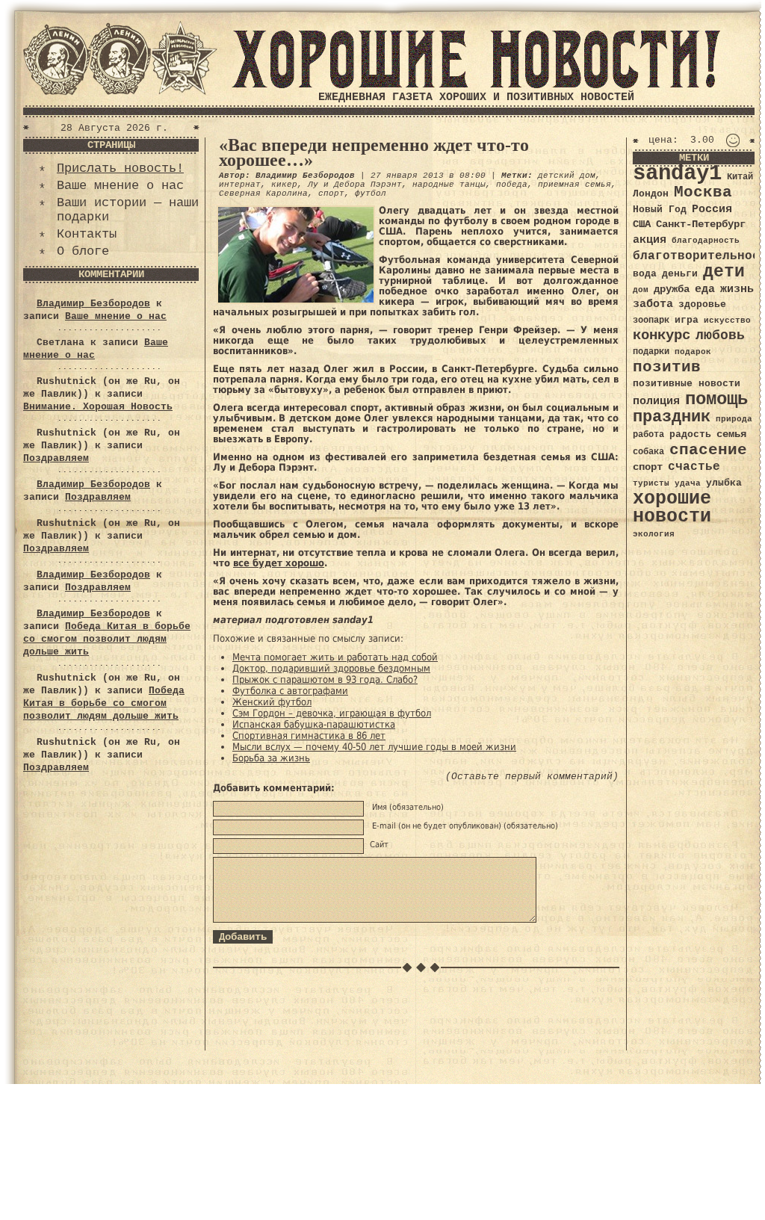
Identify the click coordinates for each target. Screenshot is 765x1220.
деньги (680, 273)
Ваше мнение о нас (120, 186)
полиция (656, 401)
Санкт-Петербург (701, 224)
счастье (694, 466)
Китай (740, 177)
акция (649, 240)
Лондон (651, 193)
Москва (703, 192)
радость (690, 434)
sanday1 (677, 173)
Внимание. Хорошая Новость (98, 406)
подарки (651, 352)
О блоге (83, 251)
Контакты (87, 234)
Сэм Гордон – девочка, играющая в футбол (331, 713)
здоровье (702, 304)
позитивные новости (686, 383)
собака (648, 452)
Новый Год (660, 209)
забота (653, 304)
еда (705, 289)
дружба (672, 289)
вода (645, 273)
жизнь (737, 289)
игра (687, 320)
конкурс (661, 336)
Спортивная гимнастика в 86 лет (308, 735)
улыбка (724, 483)
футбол (370, 193)
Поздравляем (56, 458)
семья (731, 434)
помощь (716, 399)
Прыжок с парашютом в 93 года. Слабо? (325, 679)
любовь (720, 335)
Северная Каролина (263, 193)
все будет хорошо (278, 563)
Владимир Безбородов (93, 303)
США (642, 224)
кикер (284, 184)
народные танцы (449, 184)
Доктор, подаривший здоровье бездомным (331, 668)
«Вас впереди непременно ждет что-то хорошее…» (374, 152)
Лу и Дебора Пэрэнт (355, 184)
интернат (240, 184)
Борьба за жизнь (271, 758)
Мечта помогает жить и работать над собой (335, 657)
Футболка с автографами (290, 690)
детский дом (566, 175)
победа (511, 184)
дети (724, 272)
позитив (667, 367)
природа (734, 419)
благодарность (706, 240)
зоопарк (651, 320)
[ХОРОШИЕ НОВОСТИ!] (475, 85)
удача (688, 483)
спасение (708, 450)
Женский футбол (272, 701)
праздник (671, 417)
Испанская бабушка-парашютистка (313, 724)
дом (640, 289)
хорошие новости (672, 507)
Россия (712, 209)
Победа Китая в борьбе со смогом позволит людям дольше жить (107, 639)
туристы (651, 483)
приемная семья (574, 184)
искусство (727, 320)
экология (654, 534)
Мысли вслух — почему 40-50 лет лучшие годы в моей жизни (374, 746)
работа (648, 435)
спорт (331, 193)
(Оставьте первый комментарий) (532, 776)
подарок (693, 351)
